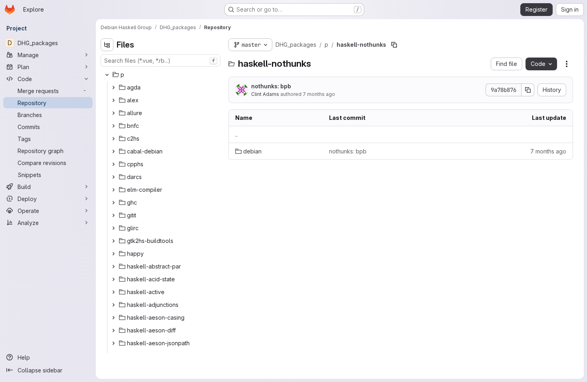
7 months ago (319, 94)
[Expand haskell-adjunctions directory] (113, 305)
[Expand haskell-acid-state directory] (113, 279)
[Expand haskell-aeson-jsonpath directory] (113, 343)
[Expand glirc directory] (113, 228)
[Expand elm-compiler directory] (113, 190)
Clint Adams (265, 94)
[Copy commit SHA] (528, 90)
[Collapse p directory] (107, 75)
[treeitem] (161, 74)
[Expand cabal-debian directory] (113, 151)
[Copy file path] (394, 44)
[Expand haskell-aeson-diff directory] (113, 330)
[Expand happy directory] (113, 254)
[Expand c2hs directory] (113, 138)
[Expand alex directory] (113, 100)
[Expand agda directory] (113, 87)
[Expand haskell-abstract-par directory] (113, 266)
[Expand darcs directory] (113, 177)
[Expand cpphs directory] (113, 164)
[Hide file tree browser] (107, 44)
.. (236, 134)
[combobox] (160, 60)
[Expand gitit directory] (113, 215)
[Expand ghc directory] (113, 202)
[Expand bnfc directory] (113, 126)
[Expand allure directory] (113, 113)
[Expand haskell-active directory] (113, 292)
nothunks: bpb (271, 86)
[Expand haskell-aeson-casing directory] (113, 317)
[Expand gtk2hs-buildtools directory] (113, 241)
